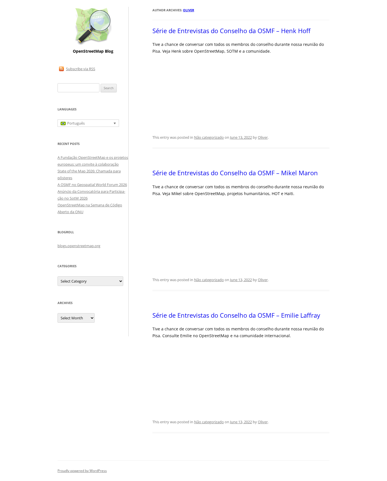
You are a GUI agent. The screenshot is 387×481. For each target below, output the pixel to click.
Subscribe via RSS (80, 68)
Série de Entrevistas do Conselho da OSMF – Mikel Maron (235, 172)
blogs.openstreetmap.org (79, 245)
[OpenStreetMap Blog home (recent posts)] (93, 44)
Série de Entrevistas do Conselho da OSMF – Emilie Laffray (236, 315)
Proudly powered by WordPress (82, 470)
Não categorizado (209, 137)
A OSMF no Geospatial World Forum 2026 (92, 184)
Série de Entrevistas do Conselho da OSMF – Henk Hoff (231, 30)
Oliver (188, 10)
